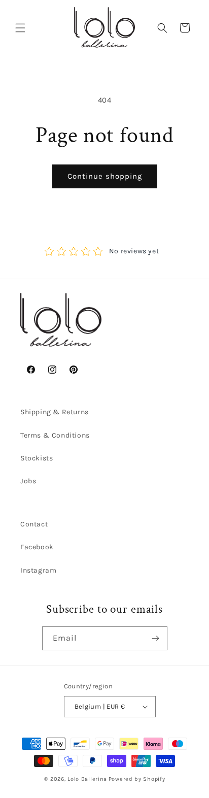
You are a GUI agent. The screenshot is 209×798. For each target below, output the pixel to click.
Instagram (38, 570)
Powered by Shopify (137, 779)
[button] (20, 28)
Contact (34, 524)
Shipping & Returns (54, 412)
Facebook (37, 547)
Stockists (36, 458)
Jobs (28, 481)
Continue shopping (104, 176)
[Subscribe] (156, 638)
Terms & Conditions (55, 435)
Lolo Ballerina (87, 779)
